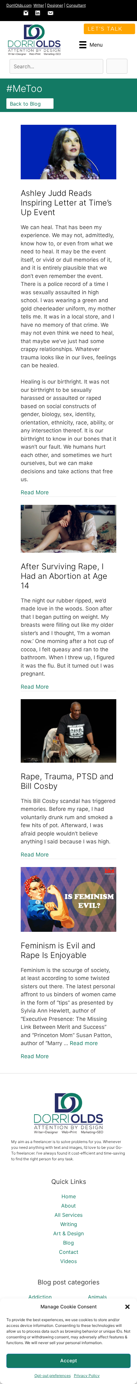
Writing (68, 1224)
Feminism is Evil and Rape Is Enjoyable (58, 950)
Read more (84, 1043)
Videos (68, 1261)
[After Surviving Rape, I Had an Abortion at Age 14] (68, 551)
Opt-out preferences (52, 1375)
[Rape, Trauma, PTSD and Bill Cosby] (68, 761)
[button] (127, 1307)
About (68, 1205)
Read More (35, 492)
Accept (68, 1361)
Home (68, 1196)
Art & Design (68, 1233)
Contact (68, 1252)
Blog (68, 1242)
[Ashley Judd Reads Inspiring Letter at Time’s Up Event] (68, 177)
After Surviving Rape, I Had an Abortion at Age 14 (64, 576)
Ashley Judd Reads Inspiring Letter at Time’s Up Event (66, 202)
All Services (68, 1215)
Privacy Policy (87, 1375)
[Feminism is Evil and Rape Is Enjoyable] (68, 930)
